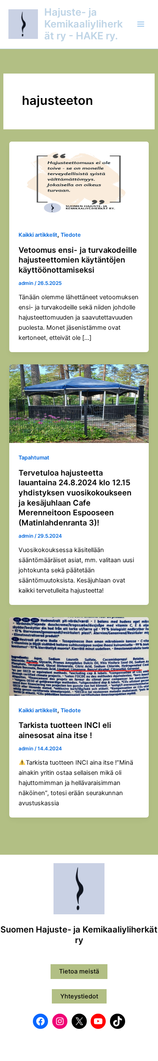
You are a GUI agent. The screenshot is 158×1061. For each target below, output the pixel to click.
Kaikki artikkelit (38, 235)
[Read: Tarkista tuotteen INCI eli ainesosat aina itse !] (78, 656)
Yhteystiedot (79, 996)
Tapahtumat (34, 457)
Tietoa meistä (79, 971)
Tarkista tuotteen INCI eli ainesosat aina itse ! (65, 730)
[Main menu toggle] (141, 24)
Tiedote (71, 235)
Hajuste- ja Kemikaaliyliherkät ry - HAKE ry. (83, 24)
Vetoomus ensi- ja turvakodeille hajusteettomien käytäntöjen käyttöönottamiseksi (78, 259)
